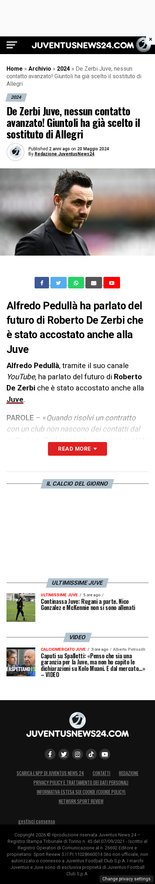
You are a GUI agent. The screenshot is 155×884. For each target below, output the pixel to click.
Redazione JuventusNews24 (64, 153)
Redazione (128, 773)
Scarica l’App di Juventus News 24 (50, 773)
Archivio (39, 68)
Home (14, 68)
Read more (74, 449)
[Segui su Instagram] (77, 754)
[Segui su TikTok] (91, 754)
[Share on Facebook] (42, 282)
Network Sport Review (81, 801)
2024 (63, 68)
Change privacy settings (126, 878)
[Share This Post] (76, 282)
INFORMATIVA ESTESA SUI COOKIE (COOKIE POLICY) (81, 791)
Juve (14, 399)
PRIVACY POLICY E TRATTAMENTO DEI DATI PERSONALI (81, 782)
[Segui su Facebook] (50, 754)
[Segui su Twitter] (63, 754)
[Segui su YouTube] (104, 754)
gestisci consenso (36, 821)
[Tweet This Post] (59, 282)
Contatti (101, 773)
